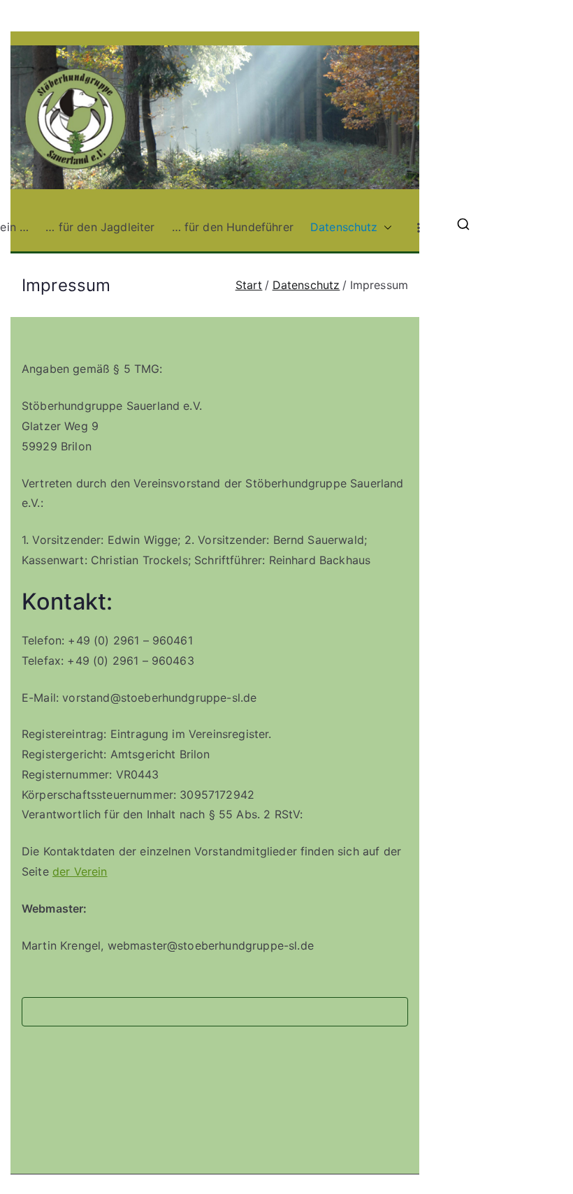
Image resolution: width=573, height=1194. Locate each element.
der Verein (80, 871)
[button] (385, 227)
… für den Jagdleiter (99, 227)
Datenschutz (344, 227)
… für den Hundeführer (232, 227)
